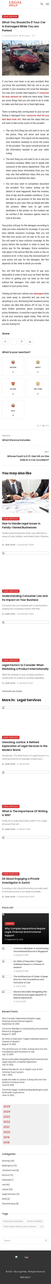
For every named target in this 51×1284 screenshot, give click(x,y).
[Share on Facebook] (5, 341)
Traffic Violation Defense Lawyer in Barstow (20, 1226)
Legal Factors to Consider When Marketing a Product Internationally (25, 667)
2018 (6, 1142)
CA (42, 1226)
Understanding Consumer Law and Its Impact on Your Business (25, 598)
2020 (6, 1132)
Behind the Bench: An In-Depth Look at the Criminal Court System (22, 1070)
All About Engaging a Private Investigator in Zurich (20, 881)
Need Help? (25, 1277)
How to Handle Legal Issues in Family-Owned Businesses (21, 525)
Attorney (6, 1160)
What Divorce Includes (16, 440)
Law (4, 1184)
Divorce (5, 1175)
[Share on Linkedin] (30, 341)
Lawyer (9, 923)
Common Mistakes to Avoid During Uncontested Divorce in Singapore (31, 950)
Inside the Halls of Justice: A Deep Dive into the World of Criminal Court (24, 1081)
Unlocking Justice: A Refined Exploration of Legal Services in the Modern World (24, 746)
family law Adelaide (34, 1221)
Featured (6, 1179)
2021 (6, 1127)
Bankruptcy (7, 1165)
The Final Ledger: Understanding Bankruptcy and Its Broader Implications (25, 1091)
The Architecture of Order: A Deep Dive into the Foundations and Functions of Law (31, 979)
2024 (6, 1112)
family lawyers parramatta (13, 1221)
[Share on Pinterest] (22, 341)
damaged (38, 293)
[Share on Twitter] (13, 341)
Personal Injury (9, 1203)
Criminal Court (9, 1170)
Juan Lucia (10, 544)
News (4, 1198)
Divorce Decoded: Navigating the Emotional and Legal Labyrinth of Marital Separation (30, 994)
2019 (6, 1137)
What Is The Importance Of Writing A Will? (24, 813)
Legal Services (10, 16)
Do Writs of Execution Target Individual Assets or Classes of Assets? (29, 964)
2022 (6, 1122)
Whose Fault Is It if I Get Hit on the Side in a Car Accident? (28, 458)
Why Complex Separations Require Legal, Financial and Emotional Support (25, 932)
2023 (6, 1117)
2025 (6, 1106)
